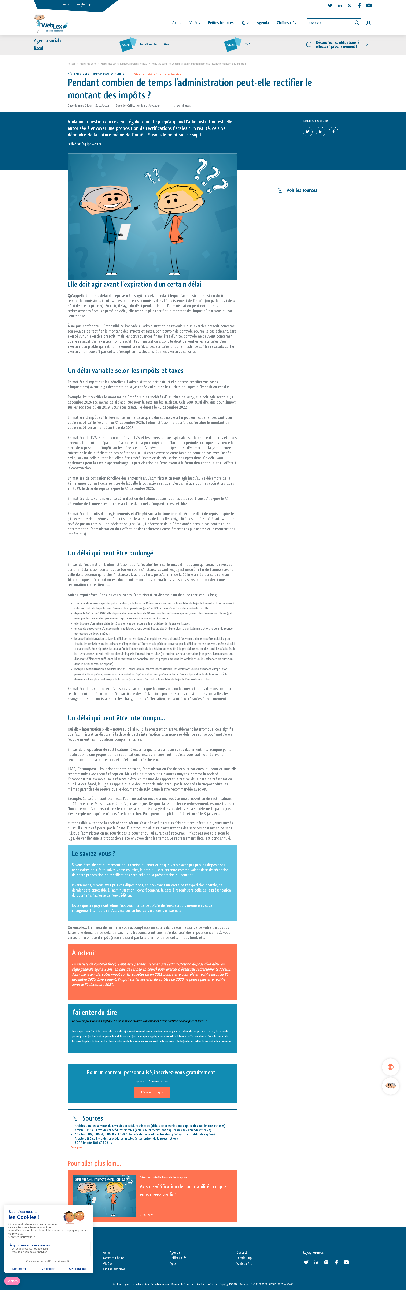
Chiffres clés (286, 23)
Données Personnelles (183, 1284)
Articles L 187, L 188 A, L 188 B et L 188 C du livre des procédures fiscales (122, 1134)
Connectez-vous (160, 1081)
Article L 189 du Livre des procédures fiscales (104, 1138)
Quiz (245, 23)
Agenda (263, 23)
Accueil (71, 63)
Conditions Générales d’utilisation (151, 1284)
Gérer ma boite (88, 63)
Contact (66, 4)
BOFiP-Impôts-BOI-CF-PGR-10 (93, 1142)
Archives (212, 1284)
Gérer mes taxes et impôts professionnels (124, 63)
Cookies (201, 1284)
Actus (176, 23)
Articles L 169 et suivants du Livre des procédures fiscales (112, 1126)
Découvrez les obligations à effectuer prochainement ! (337, 44)
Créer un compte (152, 1092)
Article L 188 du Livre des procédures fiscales (104, 1130)
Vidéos (194, 23)
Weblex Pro (244, 1263)
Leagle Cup (83, 4)
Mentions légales (122, 1284)
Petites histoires (221, 23)
